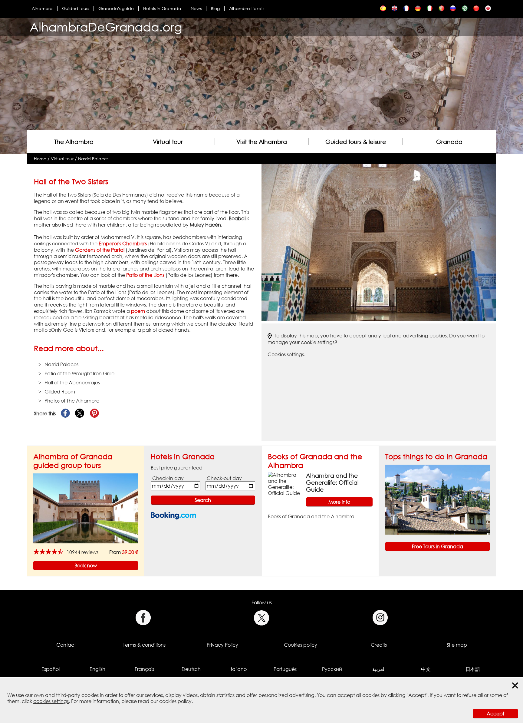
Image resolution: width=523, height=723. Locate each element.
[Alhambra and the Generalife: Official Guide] (284, 483)
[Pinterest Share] (94, 413)
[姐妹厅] (476, 9)
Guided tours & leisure (355, 141)
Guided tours (75, 8)
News (196, 8)
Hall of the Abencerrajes (72, 383)
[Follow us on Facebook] (143, 617)
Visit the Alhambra (261, 141)
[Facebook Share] (65, 413)
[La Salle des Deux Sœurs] (406, 9)
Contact (66, 645)
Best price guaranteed (176, 468)
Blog (215, 8)
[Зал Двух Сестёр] (453, 9)
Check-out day (224, 478)
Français (144, 669)
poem (138, 311)
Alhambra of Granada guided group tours (72, 460)
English (97, 669)
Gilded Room (59, 392)
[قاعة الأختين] (465, 9)
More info (339, 502)
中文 (426, 669)
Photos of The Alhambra (72, 401)
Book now (85, 565)
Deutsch (191, 669)
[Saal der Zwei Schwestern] (418, 9)
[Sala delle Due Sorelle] (429, 9)
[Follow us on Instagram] (380, 617)
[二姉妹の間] (488, 9)
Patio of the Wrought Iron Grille (79, 373)
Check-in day (168, 478)
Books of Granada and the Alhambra (311, 516)
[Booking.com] (173, 515)
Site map (457, 645)
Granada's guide (116, 8)
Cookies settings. (286, 354)
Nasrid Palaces (93, 158)
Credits (379, 645)
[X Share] (80, 413)
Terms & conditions (144, 645)
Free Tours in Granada (437, 546)
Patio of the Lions (145, 275)
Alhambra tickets (246, 8)
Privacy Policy (222, 645)
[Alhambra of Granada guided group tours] (85, 508)
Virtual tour (168, 141)
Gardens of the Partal (99, 250)
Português (285, 669)
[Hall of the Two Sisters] (394, 9)
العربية (379, 669)
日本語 (472, 669)
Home (40, 158)
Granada (449, 141)
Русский (332, 669)
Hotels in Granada (162, 8)
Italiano (238, 669)
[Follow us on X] (261, 617)
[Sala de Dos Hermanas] (383, 9)
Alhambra (42, 8)
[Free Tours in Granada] (437, 499)
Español (50, 669)
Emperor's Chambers (123, 243)
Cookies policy (300, 645)
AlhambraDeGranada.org (106, 26)
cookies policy (175, 701)
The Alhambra (74, 141)
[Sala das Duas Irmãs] (441, 9)
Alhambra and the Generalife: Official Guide (332, 482)
